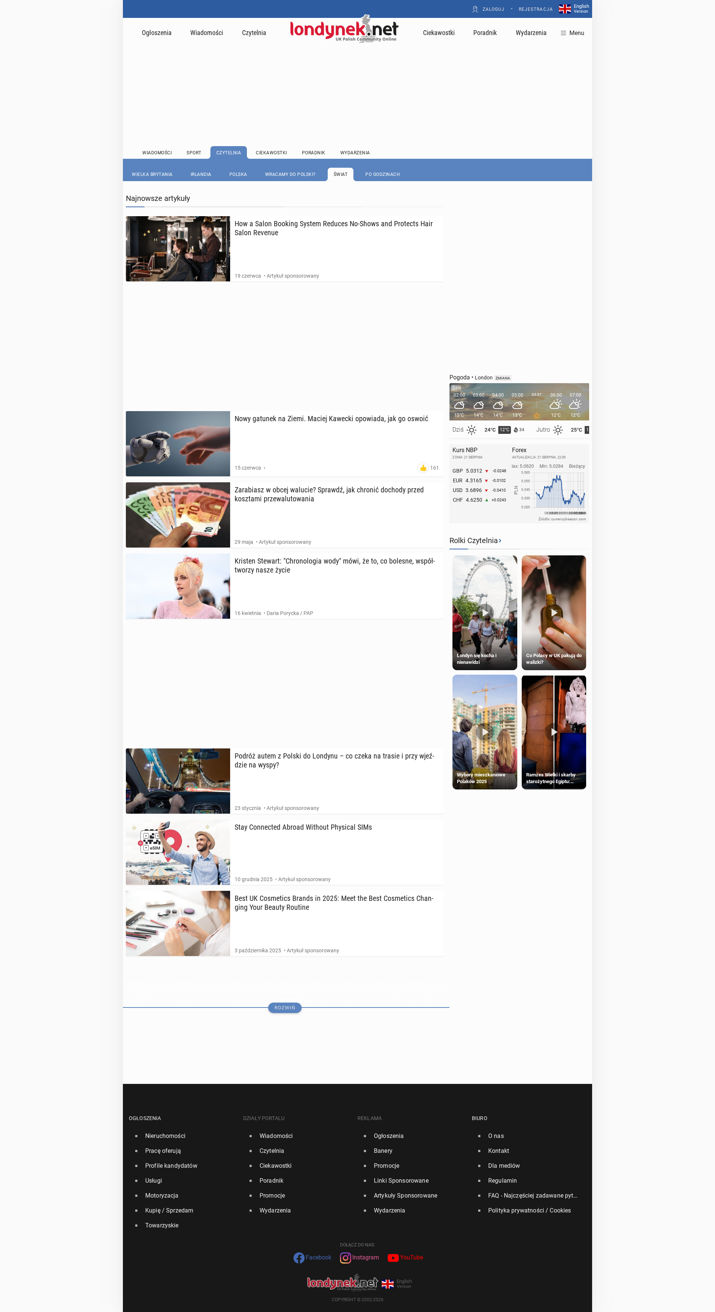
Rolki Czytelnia (473, 540)
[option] (183, 1136)
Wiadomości (206, 33)
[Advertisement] (357, 76)
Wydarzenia (531, 33)
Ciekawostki (439, 33)
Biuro (479, 1118)
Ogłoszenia (157, 33)
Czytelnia (254, 33)
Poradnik (485, 33)
